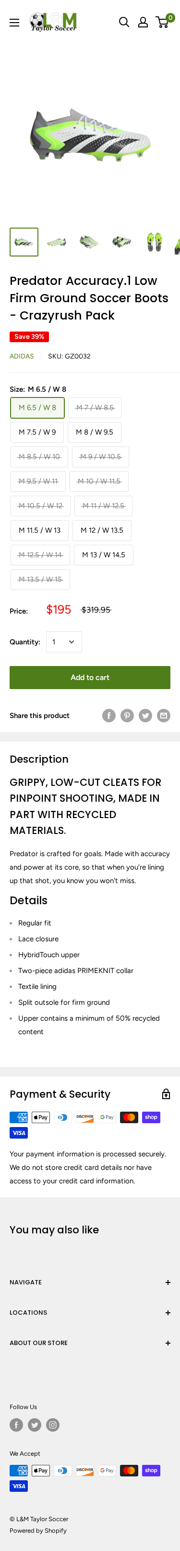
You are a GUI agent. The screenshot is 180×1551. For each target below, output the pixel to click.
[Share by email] (163, 715)
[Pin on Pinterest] (127, 715)
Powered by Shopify (38, 1530)
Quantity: (25, 642)
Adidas (22, 356)
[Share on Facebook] (109, 715)
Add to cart (90, 677)
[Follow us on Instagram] (53, 1425)
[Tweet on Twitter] (145, 715)
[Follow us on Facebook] (16, 1425)
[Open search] (124, 22)
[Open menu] (14, 22)
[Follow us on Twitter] (34, 1425)
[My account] (143, 22)
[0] (162, 22)
